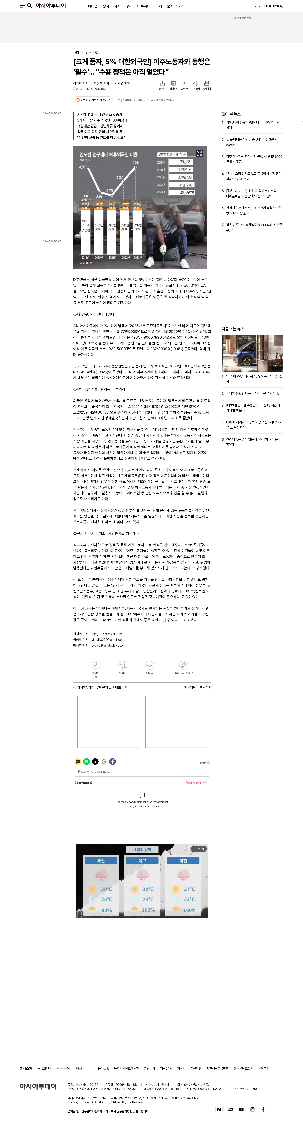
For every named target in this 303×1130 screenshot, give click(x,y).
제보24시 (166, 1068)
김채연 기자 (80, 83)
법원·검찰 (92, 53)
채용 (79, 1068)
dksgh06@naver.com (107, 634)
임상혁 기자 (101, 83)
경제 (129, 6)
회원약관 (196, 1068)
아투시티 (143, 6)
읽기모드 (173, 88)
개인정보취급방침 (218, 1068)
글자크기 (184, 88)
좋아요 (96, 665)
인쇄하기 (207, 88)
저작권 (181, 1068)
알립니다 (149, 1068)
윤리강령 (103, 1068)
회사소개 (26, 1068)
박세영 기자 (122, 83)
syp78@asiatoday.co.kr (108, 645)
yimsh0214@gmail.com (108, 640)
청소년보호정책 (243, 1068)
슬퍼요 (122, 665)
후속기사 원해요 (183, 665)
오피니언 (91, 6)
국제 (158, 6)
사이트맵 (263, 1068)
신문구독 (63, 1068)
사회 (117, 6)
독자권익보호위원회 (126, 1068)
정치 (106, 6)
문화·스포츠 (175, 6)
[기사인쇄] (207, 84)
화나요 (149, 665)
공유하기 (162, 88)
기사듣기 (196, 88)
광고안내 (44, 1068)
